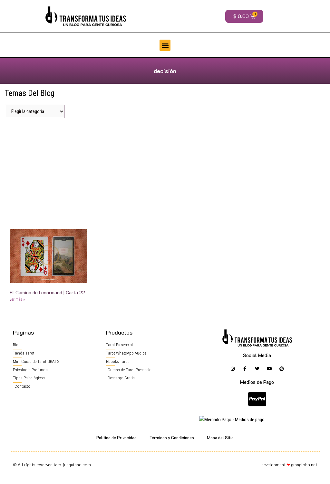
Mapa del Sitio (220, 437)
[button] (165, 45)
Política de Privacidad (116, 437)
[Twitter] (257, 368)
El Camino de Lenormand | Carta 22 (47, 292)
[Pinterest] (281, 368)
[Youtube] (269, 368)
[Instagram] (232, 368)
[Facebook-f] (244, 368)
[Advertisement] (165, 171)
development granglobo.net (289, 464)
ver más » (17, 299)
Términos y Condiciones (172, 437)
